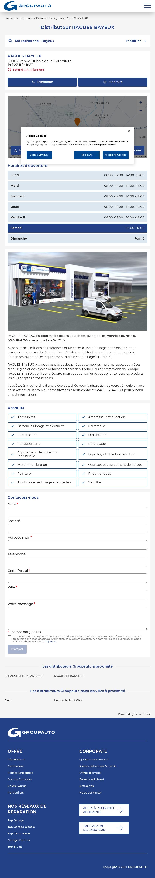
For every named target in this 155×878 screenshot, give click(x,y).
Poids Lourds (17, 786)
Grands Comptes (20, 779)
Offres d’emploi (90, 772)
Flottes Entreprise (20, 772)
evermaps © (142, 714)
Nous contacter (90, 792)
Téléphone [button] (45, 82)
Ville (11, 587)
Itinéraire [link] (115, 82)
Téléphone (17, 554)
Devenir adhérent (91, 779)
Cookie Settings (39, 155)
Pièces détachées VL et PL (98, 766)
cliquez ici (50, 641)
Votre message (20, 604)
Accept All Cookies (115, 155)
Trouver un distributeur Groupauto (27, 18)
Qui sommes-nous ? (94, 759)
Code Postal (18, 571)
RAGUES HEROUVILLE (69, 676)
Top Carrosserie (19, 833)
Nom (12, 504)
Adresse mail (19, 537)
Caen (8, 700)
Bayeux (57, 18)
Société (14, 521)
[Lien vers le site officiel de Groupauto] (27, 6)
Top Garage (16, 820)
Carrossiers (16, 766)
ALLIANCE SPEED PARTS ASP (24, 676)
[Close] (129, 131)
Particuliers (16, 792)
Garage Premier (19, 840)
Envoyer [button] (17, 649)
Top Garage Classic (21, 827)
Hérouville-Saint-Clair (68, 700)
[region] (77, 145)
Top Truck (15, 846)
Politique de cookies (105, 145)
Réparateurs (16, 759)
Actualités (86, 786)
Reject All (87, 155)
